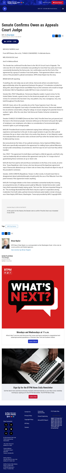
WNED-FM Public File (56, 420)
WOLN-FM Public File (56, 424)
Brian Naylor (10, 35)
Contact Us (28, 411)
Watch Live (47, 2)
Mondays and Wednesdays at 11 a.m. (33, 332)
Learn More (33, 341)
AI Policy (27, 423)
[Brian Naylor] (5, 243)
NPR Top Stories (11, 226)
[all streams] (63, 8)
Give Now (58, 3)
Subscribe (33, 397)
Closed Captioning (43, 416)
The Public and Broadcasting (55, 427)
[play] (4, 9)
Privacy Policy (28, 415)
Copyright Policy (29, 419)
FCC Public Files (55, 411)
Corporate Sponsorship (41, 412)
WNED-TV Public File (56, 418)
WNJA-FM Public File (56, 421)
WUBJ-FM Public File (56, 425)
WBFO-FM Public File (56, 422)
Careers (27, 427)
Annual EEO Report (43, 420)
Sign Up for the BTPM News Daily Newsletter (33, 387)
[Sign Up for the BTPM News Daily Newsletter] (33, 366)
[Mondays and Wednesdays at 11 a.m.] (33, 297)
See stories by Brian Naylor (21, 250)
